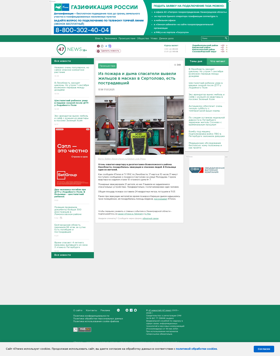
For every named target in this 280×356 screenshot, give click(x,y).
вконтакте (102, 46)
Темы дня (196, 61)
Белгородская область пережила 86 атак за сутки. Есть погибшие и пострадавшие (70, 230)
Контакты (91, 310)
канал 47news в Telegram (130, 214)
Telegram (131, 310)
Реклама (105, 310)
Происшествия (127, 38)
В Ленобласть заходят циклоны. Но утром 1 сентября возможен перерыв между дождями (71, 88)
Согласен (264, 349)
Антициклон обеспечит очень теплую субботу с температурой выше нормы (205, 108)
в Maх (148, 214)
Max (135, 310)
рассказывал (160, 199)
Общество (143, 38)
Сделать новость (110, 51)
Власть (99, 38)
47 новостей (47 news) (159, 310)
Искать (226, 38)
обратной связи (150, 218)
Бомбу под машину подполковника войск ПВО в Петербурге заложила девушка (207, 134)
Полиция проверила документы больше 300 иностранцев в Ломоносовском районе (68, 212)
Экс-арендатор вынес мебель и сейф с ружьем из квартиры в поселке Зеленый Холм (71, 120)
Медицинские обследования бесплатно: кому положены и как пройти (205, 145)
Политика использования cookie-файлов (96, 321)
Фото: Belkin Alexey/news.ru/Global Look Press (122, 159)
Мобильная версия (98, 46)
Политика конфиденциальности (91, 316)
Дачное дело (166, 38)
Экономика (111, 38)
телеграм (106, 46)
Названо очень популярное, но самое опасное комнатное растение (71, 72)
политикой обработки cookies (196, 349)
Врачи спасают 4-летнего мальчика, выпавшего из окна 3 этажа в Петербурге (71, 247)
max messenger (109, 46)
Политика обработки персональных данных (98, 319)
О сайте (77, 310)
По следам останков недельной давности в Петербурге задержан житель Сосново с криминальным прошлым (207, 121)
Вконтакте (127, 310)
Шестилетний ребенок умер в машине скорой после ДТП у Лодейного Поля (206, 85)
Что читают (217, 61)
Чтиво (154, 38)
